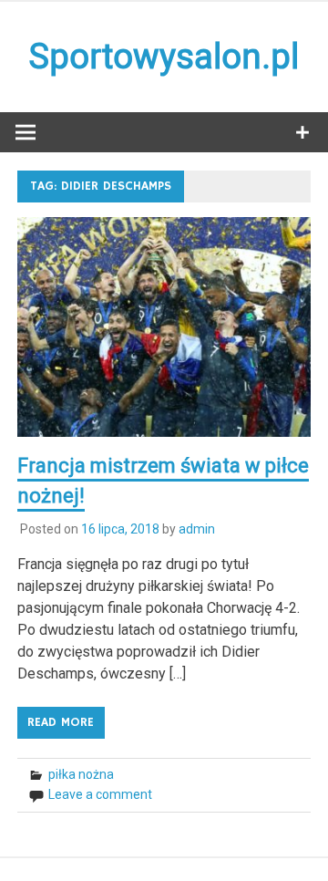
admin (197, 529)
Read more (60, 722)
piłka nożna (81, 774)
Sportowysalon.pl (164, 56)
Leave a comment (100, 794)
